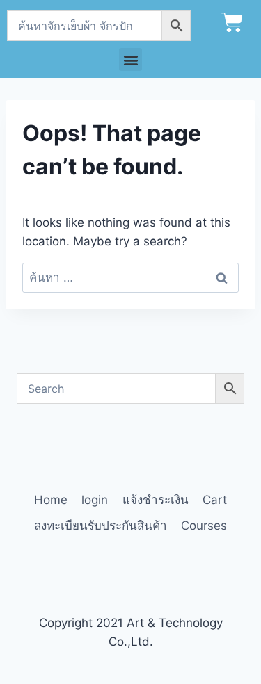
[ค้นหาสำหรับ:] (130, 277)
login (94, 500)
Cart (215, 500)
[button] (130, 59)
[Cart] (232, 22)
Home (51, 500)
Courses (204, 525)
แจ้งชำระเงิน (155, 500)
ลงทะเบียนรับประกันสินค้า (100, 525)
